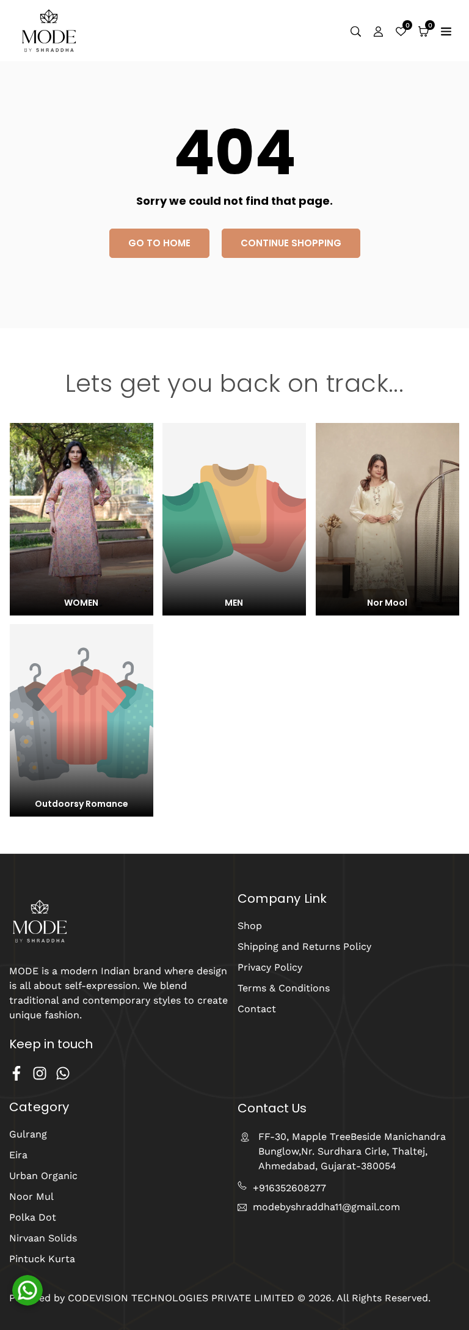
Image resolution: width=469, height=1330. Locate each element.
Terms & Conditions (284, 988)
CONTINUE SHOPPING (291, 243)
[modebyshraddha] (48, 29)
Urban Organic (43, 1175)
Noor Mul (31, 1196)
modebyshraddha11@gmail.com (326, 1207)
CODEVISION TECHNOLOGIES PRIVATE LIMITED (179, 1298)
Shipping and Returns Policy (304, 946)
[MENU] (446, 30)
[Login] (378, 30)
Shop (250, 925)
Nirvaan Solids (43, 1238)
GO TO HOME (159, 243)
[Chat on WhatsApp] (27, 1290)
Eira (18, 1155)
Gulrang (28, 1134)
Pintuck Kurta (42, 1259)
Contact (257, 1009)
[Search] (355, 30)
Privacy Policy (270, 967)
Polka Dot (32, 1217)
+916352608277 (289, 1188)
